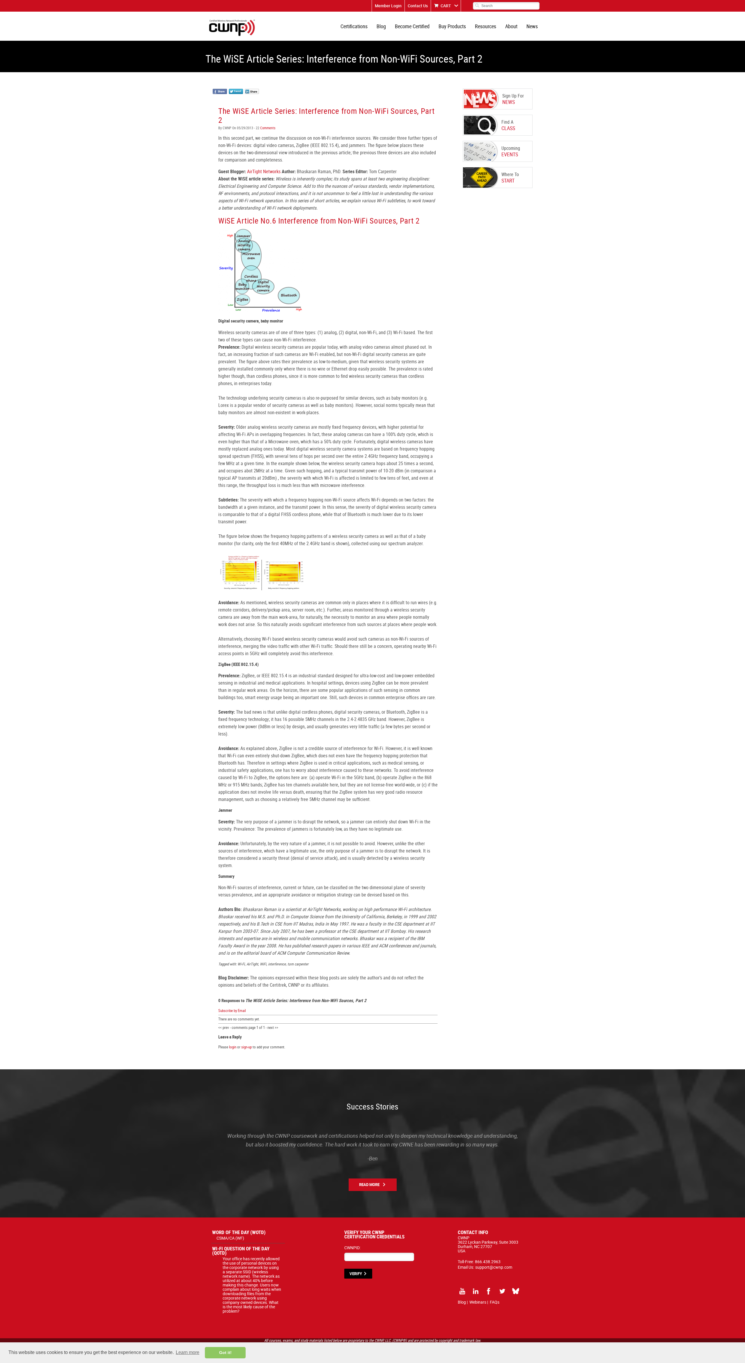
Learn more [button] (187, 1352)
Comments (267, 127)
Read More (369, 1184)
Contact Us (418, 5)
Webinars (477, 1302)
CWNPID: (352, 1247)
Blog (381, 26)
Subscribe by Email (232, 1010)
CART (446, 5)
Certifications (354, 26)
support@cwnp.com (493, 1267)
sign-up (246, 1047)
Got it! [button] (225, 1352)
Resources (485, 26)
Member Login (388, 5)
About (511, 26)
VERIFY (356, 1273)
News (532, 26)
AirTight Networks (264, 171)
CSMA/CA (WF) (230, 1238)
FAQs (494, 1302)
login (232, 1047)
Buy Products (452, 26)
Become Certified (412, 26)
